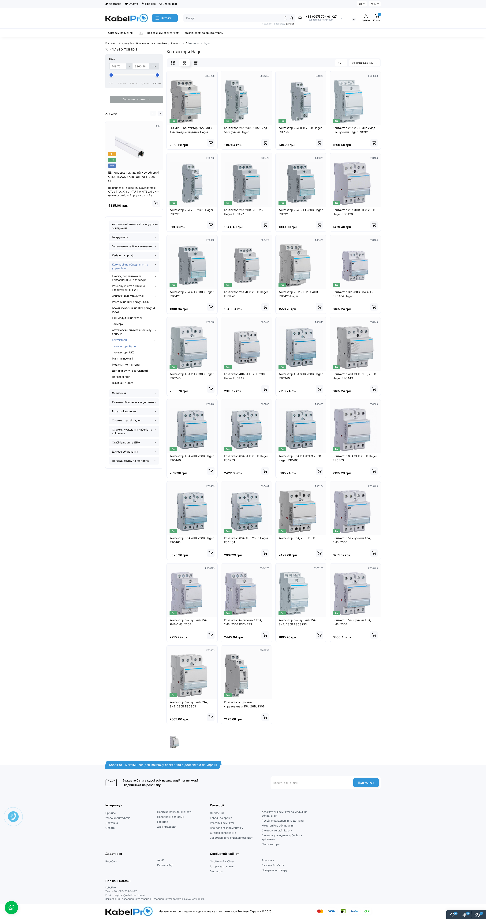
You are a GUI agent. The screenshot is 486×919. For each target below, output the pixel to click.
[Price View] (195, 62)
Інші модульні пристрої (127, 317)
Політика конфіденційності (174, 811)
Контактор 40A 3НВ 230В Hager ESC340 (301, 376)
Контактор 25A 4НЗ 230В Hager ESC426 (246, 294)
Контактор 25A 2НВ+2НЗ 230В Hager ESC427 (245, 212)
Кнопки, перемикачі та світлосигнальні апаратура (129, 277)
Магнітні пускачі (122, 358)
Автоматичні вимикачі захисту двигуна (131, 331)
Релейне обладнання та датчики (133, 402)
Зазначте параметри (136, 99)
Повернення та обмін (171, 816)
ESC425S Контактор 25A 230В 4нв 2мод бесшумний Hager (191, 130)
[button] (153, 113)
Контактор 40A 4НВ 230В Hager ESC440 (192, 458)
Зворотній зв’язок (273, 865)
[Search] (291, 18)
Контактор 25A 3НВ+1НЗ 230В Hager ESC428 (354, 212)
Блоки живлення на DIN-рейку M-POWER (134, 309)
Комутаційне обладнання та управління (130, 266)
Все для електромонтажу (226, 827)
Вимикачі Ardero (122, 382)
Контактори (119, 339)
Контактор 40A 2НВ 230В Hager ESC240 (192, 376)
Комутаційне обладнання (278, 825)
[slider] (111, 75)
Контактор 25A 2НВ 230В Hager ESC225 (191, 212)
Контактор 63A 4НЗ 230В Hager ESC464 (246, 540)
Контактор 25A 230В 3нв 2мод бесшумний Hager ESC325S (354, 130)
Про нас (150, 3)
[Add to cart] (156, 203)
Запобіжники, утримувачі (128, 295)
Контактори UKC (124, 352)
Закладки (216, 871)
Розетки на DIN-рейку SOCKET (132, 301)
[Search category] (285, 18)
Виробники (169, 3)
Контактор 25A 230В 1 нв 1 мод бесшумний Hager (245, 130)
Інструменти (120, 237)
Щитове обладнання (125, 451)
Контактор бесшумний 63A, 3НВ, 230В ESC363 (189, 704)
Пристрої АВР (121, 376)
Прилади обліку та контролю (130, 460)
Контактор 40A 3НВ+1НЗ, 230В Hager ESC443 (354, 376)
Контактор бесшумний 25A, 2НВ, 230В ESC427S (243, 622)
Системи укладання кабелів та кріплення (132, 431)
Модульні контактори (126, 364)
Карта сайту (165, 865)
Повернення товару (274, 870)
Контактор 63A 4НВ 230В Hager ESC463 (192, 540)
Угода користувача (117, 817)
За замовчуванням (363, 62)
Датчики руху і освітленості (130, 370)
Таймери (117, 324)
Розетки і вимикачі (124, 411)
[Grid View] (184, 62)
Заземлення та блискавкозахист (133, 246)
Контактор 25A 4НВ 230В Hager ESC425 (192, 294)
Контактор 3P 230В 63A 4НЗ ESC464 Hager (353, 294)
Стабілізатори (270, 844)
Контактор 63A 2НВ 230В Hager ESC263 (246, 458)
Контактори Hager (125, 346)
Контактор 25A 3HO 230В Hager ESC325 (301, 212)
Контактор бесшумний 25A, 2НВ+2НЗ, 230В (188, 622)
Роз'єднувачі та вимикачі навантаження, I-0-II (128, 287)
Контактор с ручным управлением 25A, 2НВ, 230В (244, 704)
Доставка (114, 3)
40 (340, 62)
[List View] (173, 62)
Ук (360, 3)
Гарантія (162, 821)
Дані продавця (166, 826)
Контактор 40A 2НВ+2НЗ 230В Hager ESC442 (245, 376)
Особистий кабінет (222, 861)
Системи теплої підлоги (127, 420)
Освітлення (119, 393)
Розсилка (268, 860)
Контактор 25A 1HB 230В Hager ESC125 (300, 130)
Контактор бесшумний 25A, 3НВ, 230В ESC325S (297, 622)
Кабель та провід (123, 255)
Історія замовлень (222, 866)
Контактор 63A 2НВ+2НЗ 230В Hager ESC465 (300, 458)
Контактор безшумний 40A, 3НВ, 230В (352, 540)
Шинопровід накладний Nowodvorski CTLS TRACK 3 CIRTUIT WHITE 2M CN (133, 177)
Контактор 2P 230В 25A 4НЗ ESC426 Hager (298, 294)
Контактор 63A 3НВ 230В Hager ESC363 (355, 458)
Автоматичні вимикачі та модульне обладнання (135, 226)
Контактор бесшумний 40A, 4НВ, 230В (352, 622)
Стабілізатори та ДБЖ (126, 442)
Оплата (133, 3)
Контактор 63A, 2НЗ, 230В (297, 538)
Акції (160, 860)
